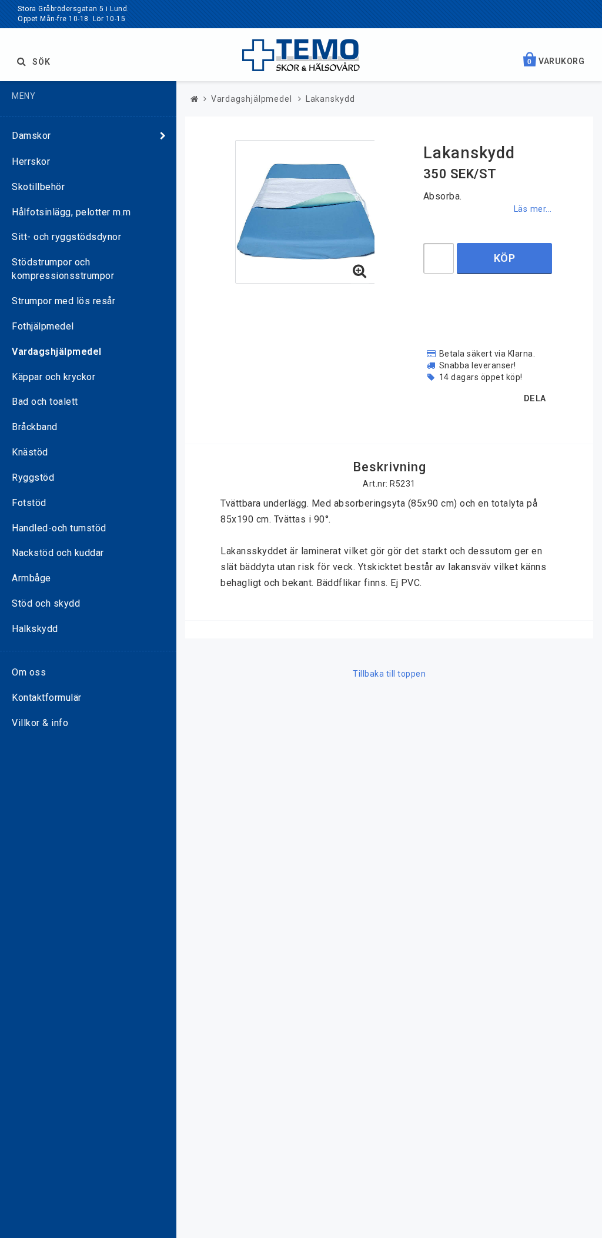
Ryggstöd (33, 477)
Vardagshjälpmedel (57, 351)
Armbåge (31, 578)
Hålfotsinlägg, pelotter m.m (71, 212)
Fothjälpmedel (43, 326)
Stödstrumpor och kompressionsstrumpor (63, 269)
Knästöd (30, 452)
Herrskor (31, 161)
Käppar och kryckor (53, 376)
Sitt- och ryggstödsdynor (66, 236)
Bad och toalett (45, 401)
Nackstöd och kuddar (58, 552)
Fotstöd (29, 502)
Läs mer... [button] (533, 209)
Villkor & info (40, 722)
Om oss (29, 672)
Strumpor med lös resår (63, 301)
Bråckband (35, 426)
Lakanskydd (330, 99)
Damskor (31, 135)
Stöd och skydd (46, 603)
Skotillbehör (38, 186)
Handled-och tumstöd (59, 528)
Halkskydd (35, 628)
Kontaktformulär (47, 697)
